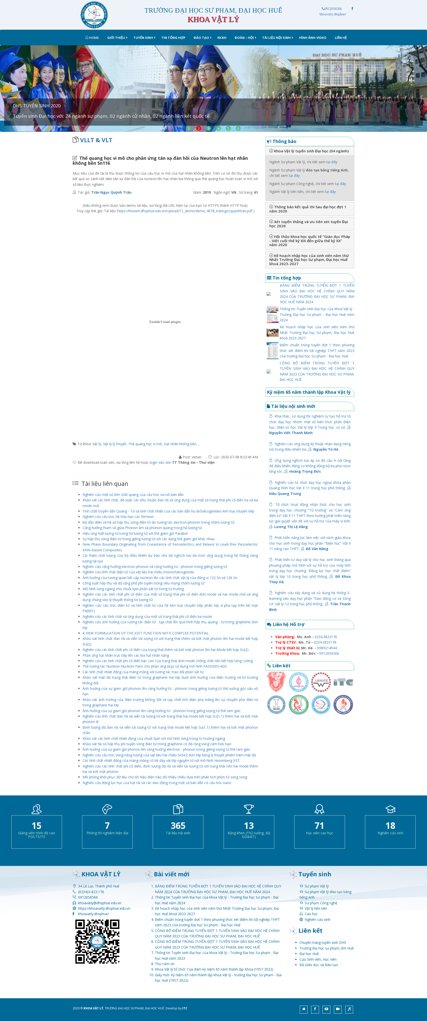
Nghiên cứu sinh (317, 919)
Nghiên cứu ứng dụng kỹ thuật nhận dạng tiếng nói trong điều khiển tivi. (310, 446)
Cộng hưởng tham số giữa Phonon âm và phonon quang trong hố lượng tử (142, 527)
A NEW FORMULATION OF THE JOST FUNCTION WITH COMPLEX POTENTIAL (146, 633)
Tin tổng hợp (173, 37)
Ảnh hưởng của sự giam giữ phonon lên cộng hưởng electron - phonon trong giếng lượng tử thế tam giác (166, 749)
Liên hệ (341, 37)
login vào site (161, 462)
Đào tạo (201, 37)
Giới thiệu (116, 37)
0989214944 (327, 648)
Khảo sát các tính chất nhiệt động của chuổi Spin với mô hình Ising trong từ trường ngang (154, 738)
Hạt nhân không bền (180, 443)
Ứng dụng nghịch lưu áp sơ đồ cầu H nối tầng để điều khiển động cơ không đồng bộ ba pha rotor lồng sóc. (310, 466)
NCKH (221, 37)
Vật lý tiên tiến (316, 908)
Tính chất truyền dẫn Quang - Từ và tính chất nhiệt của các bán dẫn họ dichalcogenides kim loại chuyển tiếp (168, 511)
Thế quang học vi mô (145, 443)
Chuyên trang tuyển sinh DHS (322, 942)
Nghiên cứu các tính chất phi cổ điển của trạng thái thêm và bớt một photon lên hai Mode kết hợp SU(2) (166, 649)
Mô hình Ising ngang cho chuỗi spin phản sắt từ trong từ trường (133, 588)
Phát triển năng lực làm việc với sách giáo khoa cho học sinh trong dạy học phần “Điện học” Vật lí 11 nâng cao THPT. (310, 543)
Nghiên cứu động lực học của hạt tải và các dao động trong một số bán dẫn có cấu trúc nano (157, 782)
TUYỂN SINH (143, 37)
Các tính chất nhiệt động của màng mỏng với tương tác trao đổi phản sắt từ (143, 672)
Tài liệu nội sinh (276, 37)
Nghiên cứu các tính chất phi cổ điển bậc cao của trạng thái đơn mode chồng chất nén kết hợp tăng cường (168, 660)
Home (93, 37)
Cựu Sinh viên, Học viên (318, 959)
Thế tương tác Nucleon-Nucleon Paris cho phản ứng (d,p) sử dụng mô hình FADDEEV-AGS (155, 666)
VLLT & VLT (96, 140)
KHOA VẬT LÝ (93, 1008)
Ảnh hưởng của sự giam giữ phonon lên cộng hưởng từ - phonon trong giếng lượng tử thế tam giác (162, 710)
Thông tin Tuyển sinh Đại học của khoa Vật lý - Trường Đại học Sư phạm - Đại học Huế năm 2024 (317, 314)
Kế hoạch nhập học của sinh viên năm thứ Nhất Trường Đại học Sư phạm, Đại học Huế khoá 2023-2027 (309, 259)
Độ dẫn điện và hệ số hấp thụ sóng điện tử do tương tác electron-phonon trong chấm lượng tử (158, 522)
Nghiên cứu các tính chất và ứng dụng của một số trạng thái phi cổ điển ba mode (147, 616)
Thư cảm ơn (164, 963)
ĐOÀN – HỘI (244, 37)
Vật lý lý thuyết (114, 443)
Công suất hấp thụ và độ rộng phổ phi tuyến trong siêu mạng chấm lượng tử (143, 583)
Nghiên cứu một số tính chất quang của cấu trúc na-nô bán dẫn (133, 494)
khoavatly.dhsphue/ (93, 913)
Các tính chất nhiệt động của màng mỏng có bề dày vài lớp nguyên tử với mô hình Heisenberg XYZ (161, 760)
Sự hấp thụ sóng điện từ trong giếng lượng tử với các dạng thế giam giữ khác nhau (148, 538)
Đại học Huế (309, 953)
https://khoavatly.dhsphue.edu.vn (104, 908)
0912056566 (333, 9)
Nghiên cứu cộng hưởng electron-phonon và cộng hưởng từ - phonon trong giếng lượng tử (155, 566)
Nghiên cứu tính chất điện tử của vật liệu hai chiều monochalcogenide (138, 572)
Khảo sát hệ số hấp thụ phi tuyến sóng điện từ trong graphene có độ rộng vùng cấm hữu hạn (157, 744)
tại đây (331, 162)
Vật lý (96, 443)
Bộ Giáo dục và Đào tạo (318, 964)
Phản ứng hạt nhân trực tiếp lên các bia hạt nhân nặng (126, 655)
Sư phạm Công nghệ (321, 903)
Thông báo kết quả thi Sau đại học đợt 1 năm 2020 (307, 208)
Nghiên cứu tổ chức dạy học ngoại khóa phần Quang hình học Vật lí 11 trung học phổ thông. (310, 488)
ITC (184, 1008)
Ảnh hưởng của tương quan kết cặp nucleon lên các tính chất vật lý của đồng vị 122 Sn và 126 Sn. (160, 577)
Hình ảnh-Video (312, 37)
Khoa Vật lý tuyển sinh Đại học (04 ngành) (311, 150)
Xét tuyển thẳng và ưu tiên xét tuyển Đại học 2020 (308, 223)
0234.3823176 (326, 636)
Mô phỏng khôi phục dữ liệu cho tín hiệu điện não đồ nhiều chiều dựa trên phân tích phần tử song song (165, 777)
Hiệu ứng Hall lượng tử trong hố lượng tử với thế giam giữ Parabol (135, 533)
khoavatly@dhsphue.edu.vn (99, 903)
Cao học (311, 913)
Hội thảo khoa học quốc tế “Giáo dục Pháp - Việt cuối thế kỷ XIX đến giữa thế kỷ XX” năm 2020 (309, 240)
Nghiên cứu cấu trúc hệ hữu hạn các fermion (118, 516)
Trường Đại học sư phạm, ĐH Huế (326, 948)
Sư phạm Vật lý (317, 886)
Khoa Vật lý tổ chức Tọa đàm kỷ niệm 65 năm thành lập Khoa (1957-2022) (214, 969)
